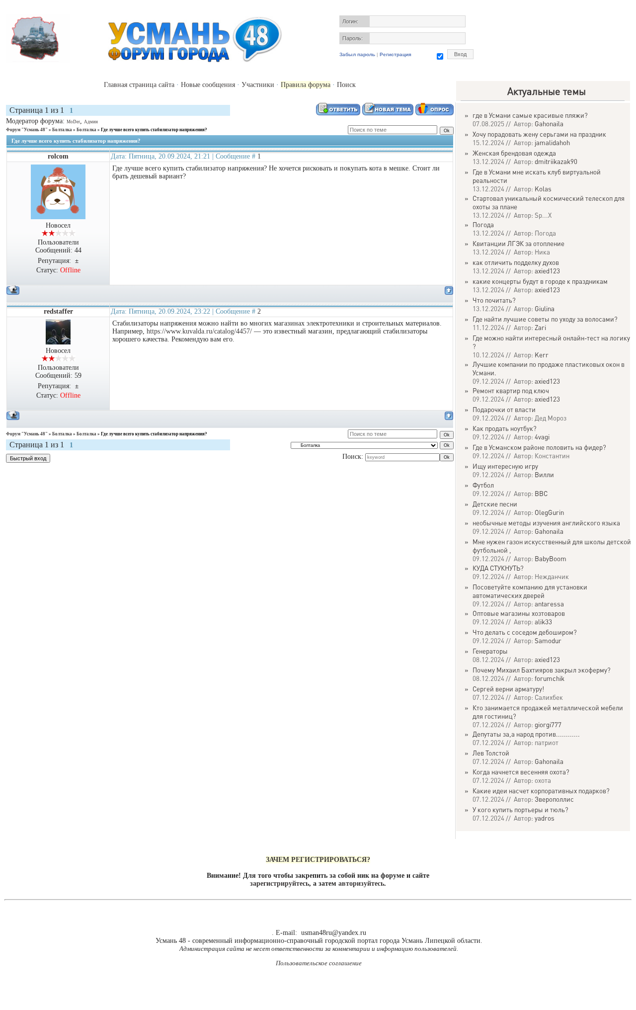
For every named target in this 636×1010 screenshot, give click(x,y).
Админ (91, 121)
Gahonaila (549, 123)
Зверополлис (554, 799)
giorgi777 (548, 724)
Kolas (543, 188)
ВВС (541, 493)
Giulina (545, 308)
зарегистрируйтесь (279, 883)
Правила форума (305, 84)
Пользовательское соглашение (319, 963)
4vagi (542, 436)
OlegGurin (549, 512)
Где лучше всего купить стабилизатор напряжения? (154, 129)
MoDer (73, 121)
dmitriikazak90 (556, 161)
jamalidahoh (552, 142)
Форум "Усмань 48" (27, 129)
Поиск (346, 84)
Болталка (62, 129)
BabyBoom (550, 558)
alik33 (543, 621)
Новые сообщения (208, 84)
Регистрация (395, 54)
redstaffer (58, 311)
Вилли (544, 474)
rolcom (58, 156)
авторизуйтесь (361, 883)
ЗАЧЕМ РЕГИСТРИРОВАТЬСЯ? (318, 859)
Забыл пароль (357, 54)
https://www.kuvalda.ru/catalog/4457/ (199, 331)
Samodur (548, 640)
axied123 (547, 270)
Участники (257, 84)
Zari (540, 327)
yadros (545, 818)
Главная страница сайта (139, 84)
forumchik (549, 678)
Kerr (542, 354)
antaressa (549, 603)
